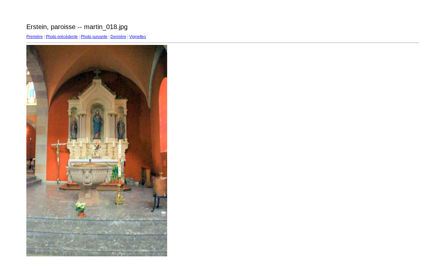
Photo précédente (62, 36)
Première (34, 36)
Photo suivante (94, 36)
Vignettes (137, 36)
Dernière (118, 36)
